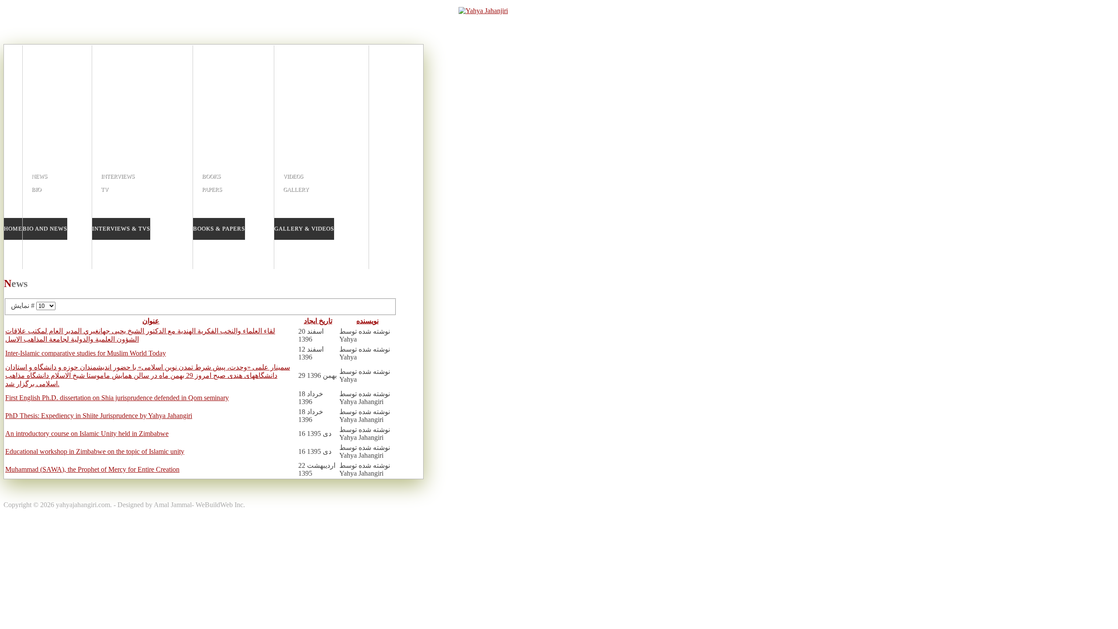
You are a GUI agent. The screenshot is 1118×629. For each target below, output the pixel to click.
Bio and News (45, 228)
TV (104, 189)
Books (211, 176)
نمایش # (23, 305)
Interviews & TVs (121, 228)
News (39, 176)
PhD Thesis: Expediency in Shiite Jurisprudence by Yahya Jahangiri (98, 415)
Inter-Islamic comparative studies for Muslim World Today (85, 353)
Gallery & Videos (304, 228)
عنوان (150, 321)
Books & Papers (219, 228)
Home (13, 228)
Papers (212, 189)
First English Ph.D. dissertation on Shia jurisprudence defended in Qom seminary (117, 397)
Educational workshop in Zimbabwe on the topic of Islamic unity (94, 451)
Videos (293, 176)
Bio (36, 189)
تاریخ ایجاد (318, 321)
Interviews (118, 176)
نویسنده (367, 321)
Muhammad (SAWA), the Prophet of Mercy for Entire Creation (92, 469)
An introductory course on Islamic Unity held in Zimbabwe (87, 433)
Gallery (296, 189)
